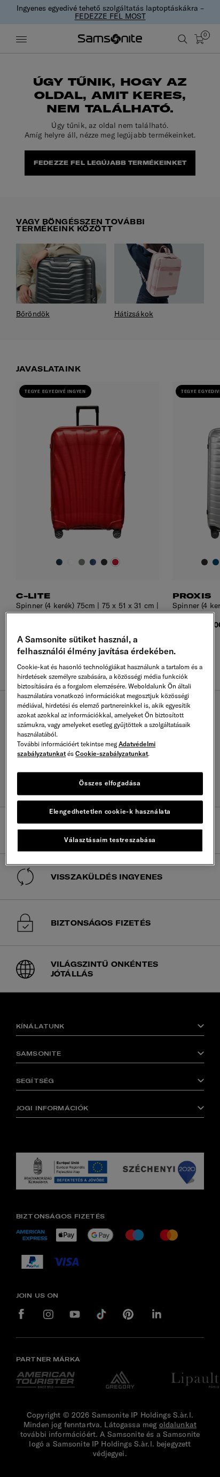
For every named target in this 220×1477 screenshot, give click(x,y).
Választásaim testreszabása (110, 840)
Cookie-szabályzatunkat (111, 754)
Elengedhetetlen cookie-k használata (110, 811)
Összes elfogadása (109, 783)
